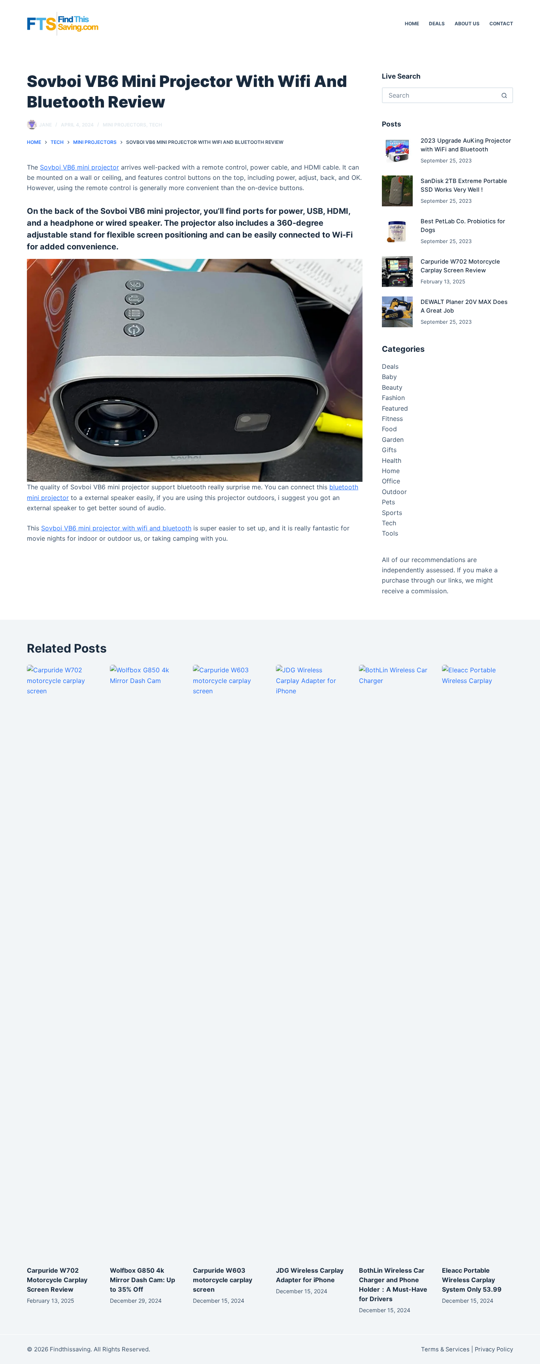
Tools (390, 533)
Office (391, 481)
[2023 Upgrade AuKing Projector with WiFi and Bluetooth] (397, 150)
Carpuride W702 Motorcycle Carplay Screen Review (57, 1279)
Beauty (392, 387)
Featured (395, 408)
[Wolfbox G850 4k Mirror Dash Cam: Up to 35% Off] (145, 961)
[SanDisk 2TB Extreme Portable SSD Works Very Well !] (397, 190)
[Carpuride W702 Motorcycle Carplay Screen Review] (397, 271)
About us (467, 23)
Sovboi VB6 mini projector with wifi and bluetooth (116, 528)
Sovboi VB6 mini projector (79, 167)
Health (391, 460)
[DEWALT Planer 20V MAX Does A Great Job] (397, 311)
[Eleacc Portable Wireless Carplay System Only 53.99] (477, 961)
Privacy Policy (494, 1349)
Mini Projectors (124, 125)
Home (412, 23)
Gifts (389, 450)
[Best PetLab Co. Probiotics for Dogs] (397, 231)
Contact (501, 23)
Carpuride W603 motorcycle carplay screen (222, 1279)
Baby (389, 377)
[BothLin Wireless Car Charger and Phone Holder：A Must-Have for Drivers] (394, 961)
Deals (437, 23)
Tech (155, 125)
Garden (393, 439)
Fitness (392, 419)
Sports (392, 513)
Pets (388, 502)
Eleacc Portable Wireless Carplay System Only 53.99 (472, 1279)
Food (389, 429)
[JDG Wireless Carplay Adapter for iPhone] (311, 961)
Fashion (393, 398)
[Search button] (504, 95)
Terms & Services (445, 1349)
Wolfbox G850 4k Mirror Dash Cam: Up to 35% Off (142, 1279)
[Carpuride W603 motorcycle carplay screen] (228, 961)
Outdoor (394, 492)
